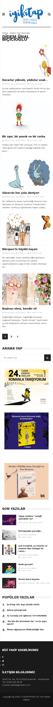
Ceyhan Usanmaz (28, 568)
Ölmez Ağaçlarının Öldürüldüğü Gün (25, 629)
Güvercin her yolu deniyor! (20, 192)
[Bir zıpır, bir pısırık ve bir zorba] (26, 117)
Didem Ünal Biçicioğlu (15, 84)
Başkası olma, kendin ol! (19, 308)
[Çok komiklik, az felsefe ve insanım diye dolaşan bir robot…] (9, 549)
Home (5, 33)
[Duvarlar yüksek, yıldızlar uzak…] (26, 61)
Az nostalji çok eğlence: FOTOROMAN (26, 615)
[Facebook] (2, 657)
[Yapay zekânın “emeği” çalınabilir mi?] (9, 520)
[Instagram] (3, 665)
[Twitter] (3, 661)
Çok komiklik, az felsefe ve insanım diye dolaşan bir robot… (32, 548)
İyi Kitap (24, 523)
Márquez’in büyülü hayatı (19, 249)
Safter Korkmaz (28, 535)
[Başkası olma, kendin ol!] (26, 289)
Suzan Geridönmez (29, 555)
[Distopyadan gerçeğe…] (9, 535)
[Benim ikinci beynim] (9, 583)
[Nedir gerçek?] (9, 568)
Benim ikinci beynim (28, 579)
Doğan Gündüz (27, 583)
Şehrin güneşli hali (16, 610)
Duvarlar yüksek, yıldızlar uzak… (25, 80)
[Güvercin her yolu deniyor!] (26, 173)
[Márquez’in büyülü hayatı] (26, 230)
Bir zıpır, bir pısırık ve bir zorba (23, 136)
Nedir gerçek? (25, 564)
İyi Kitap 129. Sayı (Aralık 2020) (23, 604)
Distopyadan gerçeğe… (30, 531)
